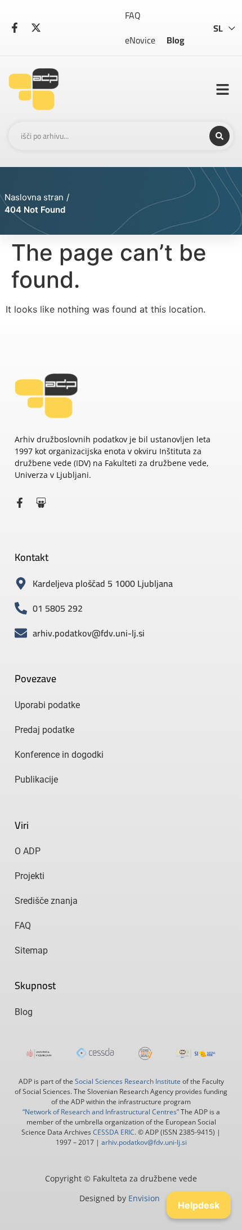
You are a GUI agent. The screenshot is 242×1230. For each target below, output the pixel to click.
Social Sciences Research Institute (128, 1081)
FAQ (133, 15)
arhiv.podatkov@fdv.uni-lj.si (144, 1142)
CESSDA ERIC (114, 1132)
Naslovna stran (34, 197)
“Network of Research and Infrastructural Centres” (101, 1112)
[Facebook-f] (20, 503)
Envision (144, 1198)
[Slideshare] (41, 503)
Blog (176, 40)
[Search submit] (219, 136)
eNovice (140, 40)
